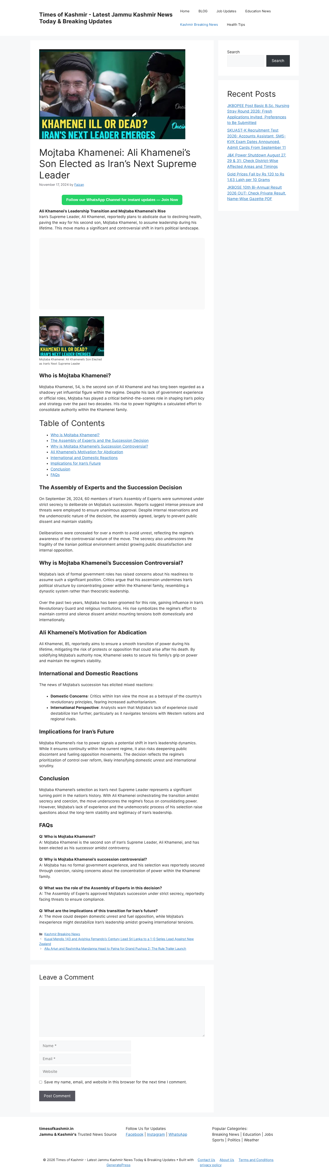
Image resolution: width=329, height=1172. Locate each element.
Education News (258, 11)
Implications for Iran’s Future (76, 463)
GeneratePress (118, 1165)
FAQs (55, 475)
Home (185, 11)
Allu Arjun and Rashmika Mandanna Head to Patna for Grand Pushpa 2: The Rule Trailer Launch (115, 948)
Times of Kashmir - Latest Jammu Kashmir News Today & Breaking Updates (106, 18)
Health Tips (236, 24)
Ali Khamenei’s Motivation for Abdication (87, 452)
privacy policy (211, 1165)
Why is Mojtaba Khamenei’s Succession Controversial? (99, 446)
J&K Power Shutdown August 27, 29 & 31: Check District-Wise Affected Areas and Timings (256, 161)
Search (233, 52)
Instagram (156, 1134)
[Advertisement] (122, 273)
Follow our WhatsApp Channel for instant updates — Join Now (122, 200)
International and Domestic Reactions (84, 458)
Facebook (134, 1134)
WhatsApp (178, 1134)
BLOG (203, 11)
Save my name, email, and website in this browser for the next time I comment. (115, 1082)
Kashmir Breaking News (199, 24)
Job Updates (226, 11)
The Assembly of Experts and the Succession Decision (100, 440)
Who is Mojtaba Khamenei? (75, 435)
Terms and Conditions (256, 1160)
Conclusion (60, 469)
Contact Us (206, 1160)
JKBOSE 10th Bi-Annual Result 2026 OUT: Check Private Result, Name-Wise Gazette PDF (256, 193)
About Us (227, 1160)
